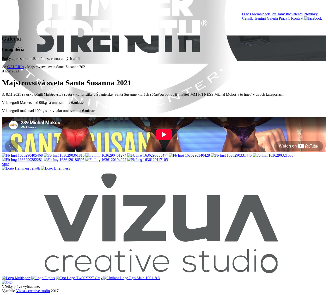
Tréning (260, 18)
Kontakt (297, 18)
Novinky (311, 14)
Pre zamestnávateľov (287, 14)
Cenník (247, 18)
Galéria (272, 18)
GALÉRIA (15, 67)
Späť (5, 164)
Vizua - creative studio (33, 291)
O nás (246, 14)
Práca (284, 18)
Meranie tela (261, 14)
